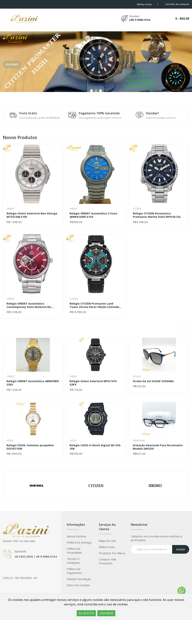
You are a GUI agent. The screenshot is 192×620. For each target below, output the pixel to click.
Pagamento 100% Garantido (99, 113)
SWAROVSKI (139, 440)
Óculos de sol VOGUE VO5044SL (153, 381)
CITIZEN (74, 298)
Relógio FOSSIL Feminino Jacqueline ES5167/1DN (30, 447)
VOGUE (136, 376)
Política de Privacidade (74, 550)
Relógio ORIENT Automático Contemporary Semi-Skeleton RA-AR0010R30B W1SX (29, 305)
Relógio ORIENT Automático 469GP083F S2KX (33, 383)
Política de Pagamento (74, 571)
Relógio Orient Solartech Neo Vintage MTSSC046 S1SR (32, 215)
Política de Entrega (79, 542)
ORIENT (10, 208)
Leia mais (12, 64)
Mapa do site (107, 541)
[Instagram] (13, 567)
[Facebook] (5, 567)
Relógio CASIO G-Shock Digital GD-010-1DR (95, 447)
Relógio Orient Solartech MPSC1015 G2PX (93, 383)
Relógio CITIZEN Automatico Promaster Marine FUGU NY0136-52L (157, 215)
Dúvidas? (152, 113)
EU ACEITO (86, 613)
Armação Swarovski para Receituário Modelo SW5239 (158, 447)
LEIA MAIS (106, 613)
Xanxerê (20, 551)
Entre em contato (78, 585)
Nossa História (76, 536)
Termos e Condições (73, 561)
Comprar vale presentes (107, 561)
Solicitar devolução (79, 579)
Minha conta (107, 547)
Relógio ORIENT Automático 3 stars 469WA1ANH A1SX (93, 215)
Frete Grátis (28, 113)
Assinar (180, 549)
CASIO (73, 440)
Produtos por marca (112, 553)
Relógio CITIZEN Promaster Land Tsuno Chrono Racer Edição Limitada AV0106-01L (94, 305)
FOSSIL (10, 440)
